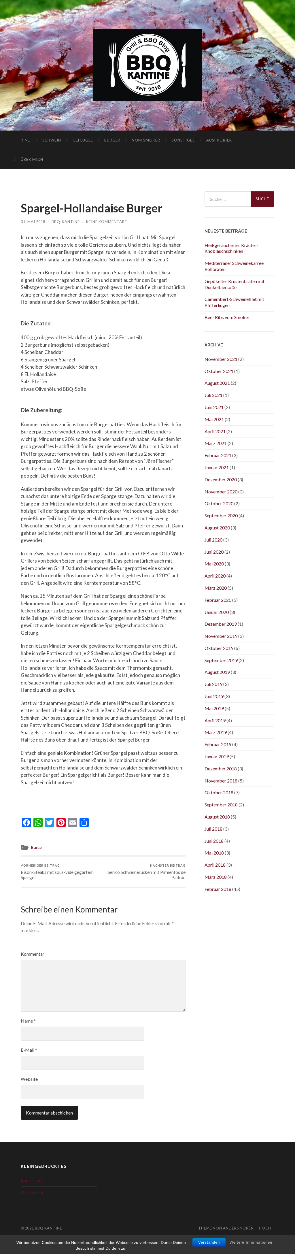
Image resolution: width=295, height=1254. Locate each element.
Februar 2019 (218, 744)
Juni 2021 (214, 407)
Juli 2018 (213, 828)
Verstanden (209, 1242)
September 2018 (221, 804)
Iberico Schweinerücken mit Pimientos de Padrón (146, 871)
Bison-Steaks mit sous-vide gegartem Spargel (57, 871)
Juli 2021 (213, 395)
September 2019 (221, 660)
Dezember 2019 (221, 624)
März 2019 (216, 732)
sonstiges (183, 140)
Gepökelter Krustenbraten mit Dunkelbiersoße (234, 284)
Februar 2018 (218, 889)
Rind (26, 140)
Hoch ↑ (266, 1228)
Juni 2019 (214, 696)
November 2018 (221, 780)
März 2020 (216, 588)
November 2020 (221, 491)
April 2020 (215, 575)
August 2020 (217, 527)
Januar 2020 (217, 612)
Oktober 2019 (219, 648)
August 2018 (217, 816)
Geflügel (83, 140)
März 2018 (216, 877)
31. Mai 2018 (33, 221)
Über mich (32, 159)
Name (28, 1020)
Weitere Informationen (251, 1242)
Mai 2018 (214, 852)
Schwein (51, 140)
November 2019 (221, 636)
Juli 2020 (213, 539)
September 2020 (221, 515)
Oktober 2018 (219, 792)
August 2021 (217, 383)
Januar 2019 (217, 756)
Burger (112, 140)
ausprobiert (220, 140)
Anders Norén (238, 1228)
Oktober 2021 (219, 371)
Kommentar (32, 954)
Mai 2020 (214, 563)
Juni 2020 (214, 552)
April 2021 (215, 431)
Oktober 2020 (219, 503)
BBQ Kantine (48, 1228)
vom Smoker (146, 140)
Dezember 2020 (221, 479)
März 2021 (216, 443)
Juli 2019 (213, 684)
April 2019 (215, 720)
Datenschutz (33, 1192)
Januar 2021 (217, 467)
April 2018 (215, 865)
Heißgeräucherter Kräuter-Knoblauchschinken (231, 248)
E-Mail (29, 1050)
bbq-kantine (66, 221)
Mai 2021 (214, 419)
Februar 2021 (218, 455)
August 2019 (217, 672)
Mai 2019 (214, 708)
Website (29, 1079)
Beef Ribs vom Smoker (227, 317)
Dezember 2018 (221, 768)
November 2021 (221, 359)
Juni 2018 (214, 841)
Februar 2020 (218, 600)
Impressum (32, 1180)
